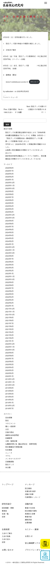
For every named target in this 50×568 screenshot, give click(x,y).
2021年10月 (10, 314)
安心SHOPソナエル (33, 543)
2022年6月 (9, 291)
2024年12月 (10, 215)
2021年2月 (9, 338)
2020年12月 (10, 344)
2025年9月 (9, 191)
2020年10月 (10, 349)
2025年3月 (9, 209)
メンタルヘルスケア (13, 458)
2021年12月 (10, 308)
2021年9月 (9, 317)
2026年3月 (9, 173)
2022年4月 (9, 297)
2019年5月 (9, 393)
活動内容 (29, 503)
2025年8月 (9, 194)
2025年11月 (10, 185)
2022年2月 (9, 303)
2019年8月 (9, 391)
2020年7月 (9, 358)
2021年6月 (9, 326)
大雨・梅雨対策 (11, 441)
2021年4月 (9, 332)
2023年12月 (10, 247)
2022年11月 (10, 276)
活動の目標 (29, 494)
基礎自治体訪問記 (12, 435)
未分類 (7, 467)
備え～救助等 (10, 426)
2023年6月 (9, 261)
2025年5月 (9, 203)
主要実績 (28, 522)
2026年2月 (9, 176)
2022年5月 (9, 294)
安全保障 (8, 417)
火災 (7, 429)
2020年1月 (9, 376)
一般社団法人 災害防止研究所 (13, 4)
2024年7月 (9, 226)
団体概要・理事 (8, 508)
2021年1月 (9, 341)
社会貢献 (8, 450)
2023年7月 (9, 259)
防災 (7, 420)
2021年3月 (9, 335)
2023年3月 (9, 267)
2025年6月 (9, 200)
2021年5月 (9, 329)
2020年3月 (9, 370)
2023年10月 (10, 253)
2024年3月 (9, 238)
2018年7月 (9, 408)
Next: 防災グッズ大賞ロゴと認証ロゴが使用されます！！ (36, 109)
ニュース (14, 97)
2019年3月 (9, 399)
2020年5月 (9, 364)
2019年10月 (10, 385)
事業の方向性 (30, 508)
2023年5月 (9, 264)
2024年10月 (10, 217)
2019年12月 (10, 379)
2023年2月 (9, 270)
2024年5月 (9, 232)
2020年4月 (9, 367)
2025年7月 (9, 197)
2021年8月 (9, 320)
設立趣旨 (28, 488)
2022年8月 (9, 285)
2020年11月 (10, 347)
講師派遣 (28, 519)
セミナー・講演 (31, 529)
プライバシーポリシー (34, 549)
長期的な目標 (30, 514)
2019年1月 (9, 402)
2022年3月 (9, 300)
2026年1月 (9, 179)
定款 (3, 516)
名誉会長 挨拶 (30, 491)
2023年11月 (10, 250)
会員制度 (6, 529)
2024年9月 (9, 220)
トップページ (7, 484)
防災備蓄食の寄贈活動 (13, 447)
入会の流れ (6, 539)
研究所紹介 (7, 503)
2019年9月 (9, 388)
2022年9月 (9, 282)
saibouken (9, 91)
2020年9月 (9, 352)
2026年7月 (9, 171)
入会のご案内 (7, 533)
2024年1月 (9, 244)
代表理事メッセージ (32, 497)
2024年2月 (9, 241)
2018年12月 (10, 405)
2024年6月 (9, 229)
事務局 (4, 511)
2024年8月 (9, 223)
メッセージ (30, 484)
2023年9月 (9, 256)
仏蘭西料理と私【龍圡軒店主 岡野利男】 (21, 444)
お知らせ (29, 536)
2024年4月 (9, 235)
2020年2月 (9, 373)
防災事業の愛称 (31, 511)
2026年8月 (9, 168)
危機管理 (8, 438)
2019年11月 (10, 382)
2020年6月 (9, 361)
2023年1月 (9, 273)
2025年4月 (9, 206)
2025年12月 (10, 182)
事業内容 (28, 516)
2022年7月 (9, 288)
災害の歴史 (9, 432)
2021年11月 (10, 311)
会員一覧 (5, 514)
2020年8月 (9, 355)
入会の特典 (6, 536)
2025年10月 (10, 188)
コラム (7, 455)
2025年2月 (9, 212)
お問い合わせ (7, 549)
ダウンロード (34, 82)
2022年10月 (10, 279)
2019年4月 (9, 396)
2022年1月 (9, 305)
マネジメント (10, 423)
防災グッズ (9, 464)
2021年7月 (9, 323)
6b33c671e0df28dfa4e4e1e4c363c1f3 (15, 82)
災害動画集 (9, 461)
